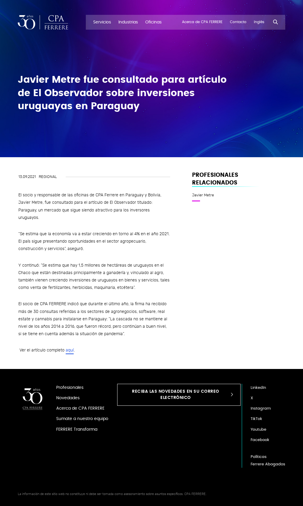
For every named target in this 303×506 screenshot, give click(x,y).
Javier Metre (203, 195)
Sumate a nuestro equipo (82, 418)
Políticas (259, 457)
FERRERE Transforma (76, 429)
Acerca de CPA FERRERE (80, 408)
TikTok (256, 419)
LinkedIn (258, 388)
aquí (70, 350)
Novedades (68, 398)
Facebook (260, 440)
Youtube (258, 430)
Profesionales (69, 387)
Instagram (261, 408)
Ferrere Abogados (268, 464)
